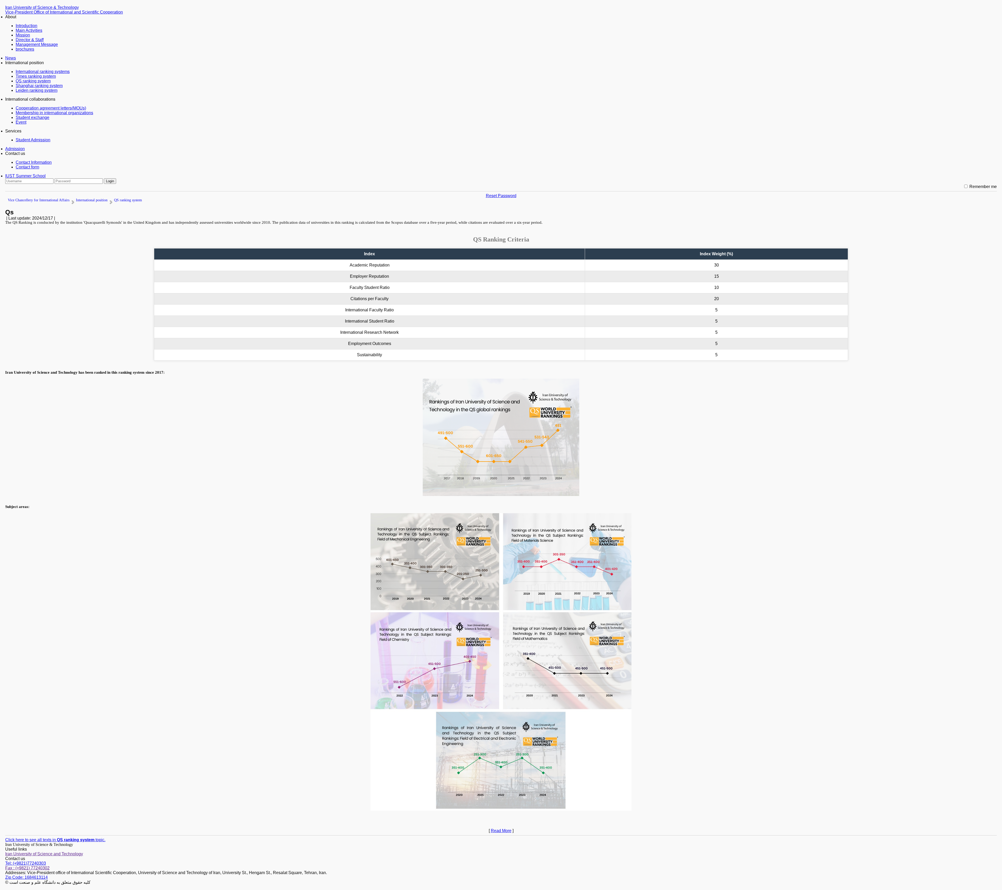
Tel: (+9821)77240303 (25, 863)
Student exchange (32, 117)
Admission (15, 149)
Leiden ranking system (36, 90)
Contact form (27, 167)
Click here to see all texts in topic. (55, 840)
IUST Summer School (25, 176)
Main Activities (29, 30)
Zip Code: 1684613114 (26, 877)
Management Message (37, 44)
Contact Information (34, 162)
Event (21, 122)
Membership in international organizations (54, 113)
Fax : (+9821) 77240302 (27, 868)
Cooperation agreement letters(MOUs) (51, 108)
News (10, 58)
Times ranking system (36, 76)
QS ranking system (33, 81)
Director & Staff (30, 40)
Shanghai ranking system (39, 85)
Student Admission (33, 140)
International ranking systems (43, 71)
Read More (501, 830)
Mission (23, 35)
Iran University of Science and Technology (44, 854)
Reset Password (501, 195)
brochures (25, 49)
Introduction (26, 25)
